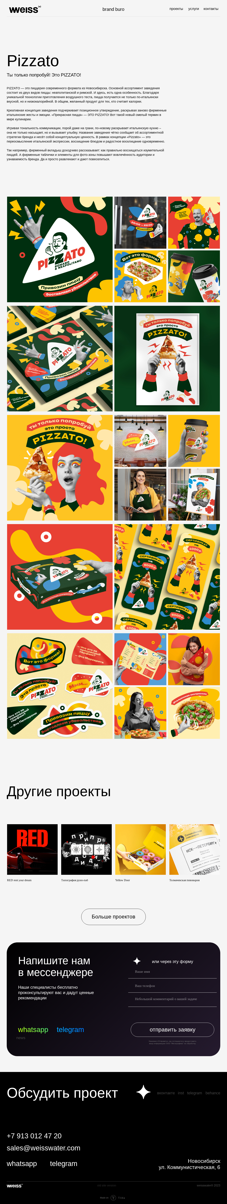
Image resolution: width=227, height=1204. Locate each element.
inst (181, 1093)
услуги (193, 9)
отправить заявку (172, 1029)
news (20, 1038)
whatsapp (33, 1029)
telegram (70, 1029)
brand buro (113, 9)
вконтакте (166, 1093)
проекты (176, 9)
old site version (106, 1185)
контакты (211, 9)
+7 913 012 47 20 (34, 1136)
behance (213, 1093)
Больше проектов (113, 917)
